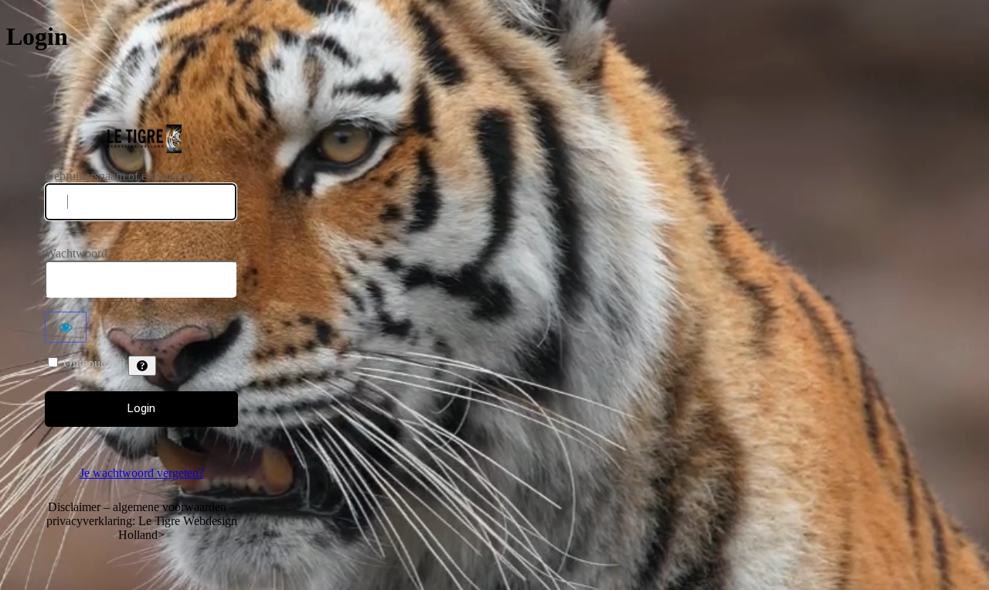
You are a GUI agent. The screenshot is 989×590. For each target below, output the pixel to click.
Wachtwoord (76, 253)
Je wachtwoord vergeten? (142, 472)
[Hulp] (142, 366)
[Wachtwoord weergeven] (66, 327)
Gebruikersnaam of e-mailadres (121, 175)
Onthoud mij (94, 363)
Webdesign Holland (142, 138)
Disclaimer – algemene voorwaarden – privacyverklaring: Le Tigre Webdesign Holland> (141, 520)
